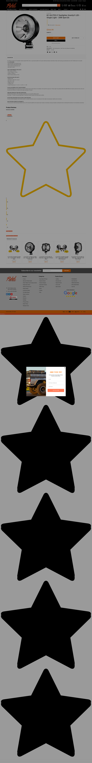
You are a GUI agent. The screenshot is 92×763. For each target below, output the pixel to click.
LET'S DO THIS (56, 390)
